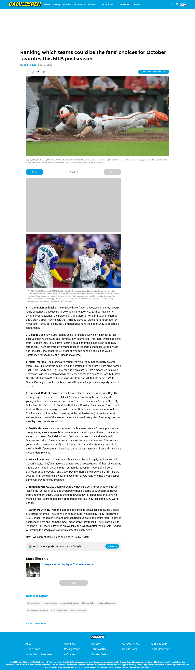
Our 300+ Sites (130, 643)
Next (112, 172)
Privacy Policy (72, 649)
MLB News (40, 623)
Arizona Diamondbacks (37, 610)
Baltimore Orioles (78, 610)
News (47, 4)
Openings (69, 643)
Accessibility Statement (39, 654)
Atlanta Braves (33, 603)
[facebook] (171, 4)
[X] (177, 4)
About (28, 643)
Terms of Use (99, 649)
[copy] (44, 72)
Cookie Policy (130, 649)
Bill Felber (30, 65)
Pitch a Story (32, 649)
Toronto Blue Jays (59, 610)
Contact (95, 643)
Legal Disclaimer (160, 649)
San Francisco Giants (106, 603)
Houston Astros (50, 603)
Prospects (79, 4)
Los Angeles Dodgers (69, 603)
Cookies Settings (101, 654)
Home (29, 623)
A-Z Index (69, 654)
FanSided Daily (159, 643)
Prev (34, 172)
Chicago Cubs (88, 603)
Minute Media (22, 662)
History (56, 4)
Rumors (67, 4)
